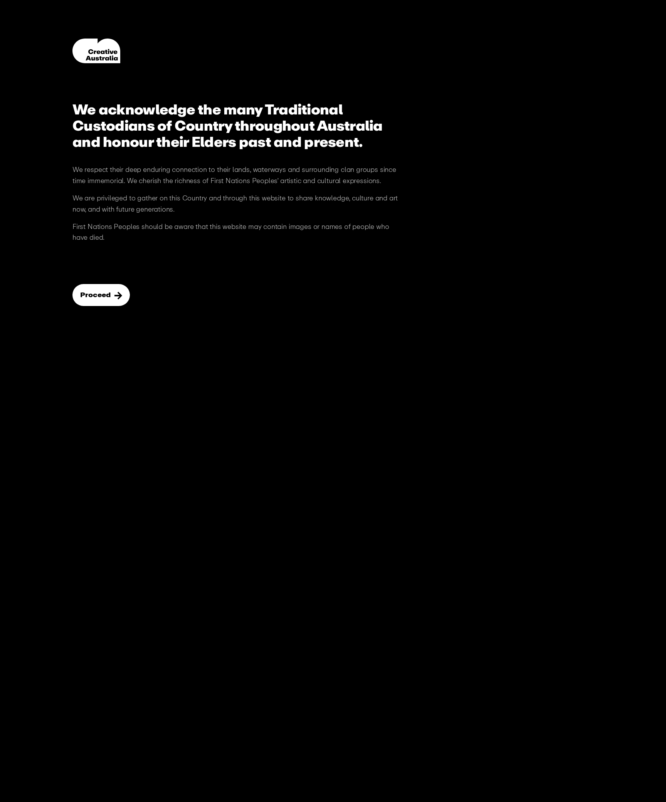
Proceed (96, 295)
